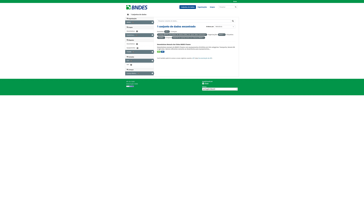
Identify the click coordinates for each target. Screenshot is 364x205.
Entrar (235, 1)
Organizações (202, 7)
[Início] (128, 15)
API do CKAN (130, 81)
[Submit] (236, 7)
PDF (163, 51)
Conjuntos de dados (188, 7)
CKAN (205, 83)
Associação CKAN (132, 84)
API (194, 58)
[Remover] (168, 31)
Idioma (204, 87)
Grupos (212, 7)
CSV (159, 51)
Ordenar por (210, 26)
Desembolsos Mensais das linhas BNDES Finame (174, 44)
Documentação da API (205, 58)
